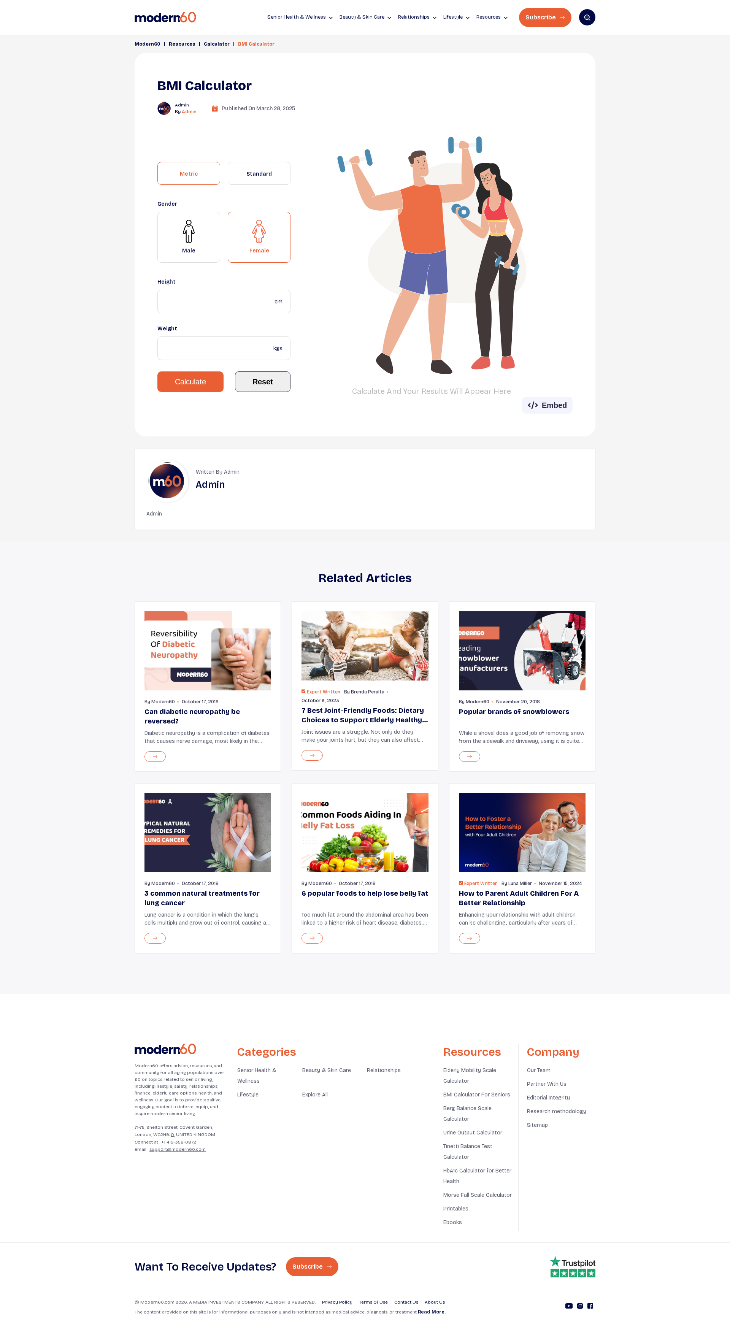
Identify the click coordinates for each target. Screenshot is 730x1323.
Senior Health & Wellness (256, 1075)
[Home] (165, 1049)
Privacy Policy (337, 1302)
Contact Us (406, 1302)
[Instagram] (580, 1307)
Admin (189, 111)
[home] (165, 17)
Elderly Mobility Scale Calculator (469, 1075)
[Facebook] (590, 1307)
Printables (455, 1209)
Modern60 (147, 44)
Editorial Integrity (548, 1098)
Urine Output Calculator (472, 1132)
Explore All (315, 1094)
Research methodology (556, 1111)
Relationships (384, 1070)
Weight (167, 328)
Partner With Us (547, 1084)
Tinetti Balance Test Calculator (467, 1151)
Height (166, 282)
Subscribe (541, 17)
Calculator (217, 44)
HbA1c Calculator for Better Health (477, 1176)
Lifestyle (248, 1094)
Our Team (539, 1070)
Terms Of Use (373, 1302)
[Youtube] (569, 1307)
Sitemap (537, 1125)
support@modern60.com (177, 1149)
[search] (587, 17)
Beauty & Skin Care (326, 1070)
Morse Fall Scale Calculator (477, 1195)
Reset (262, 382)
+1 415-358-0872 (178, 1142)
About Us (435, 1302)
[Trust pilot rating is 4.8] (572, 1266)
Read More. (432, 1312)
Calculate (190, 382)
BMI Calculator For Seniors (476, 1094)
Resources (182, 44)
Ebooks (452, 1222)
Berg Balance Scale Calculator (467, 1113)
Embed (554, 405)
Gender (167, 204)
